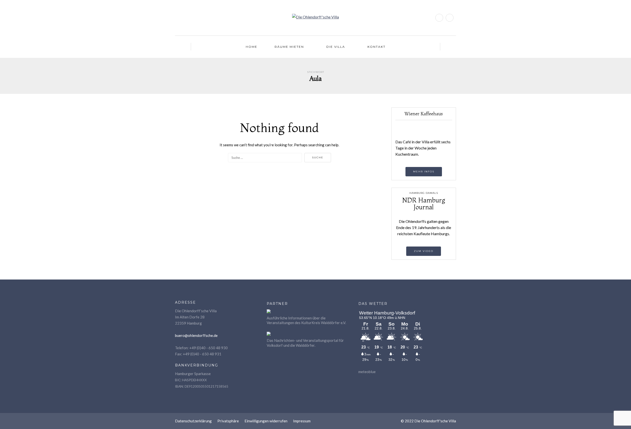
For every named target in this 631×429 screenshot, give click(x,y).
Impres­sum (302, 421)
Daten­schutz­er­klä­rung (193, 421)
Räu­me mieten (289, 47)
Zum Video (423, 251)
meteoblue (367, 371)
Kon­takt (377, 47)
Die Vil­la (335, 47)
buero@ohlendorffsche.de (196, 335)
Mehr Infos (423, 171)
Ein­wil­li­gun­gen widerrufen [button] (266, 421)
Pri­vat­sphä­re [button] (228, 421)
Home (251, 47)
